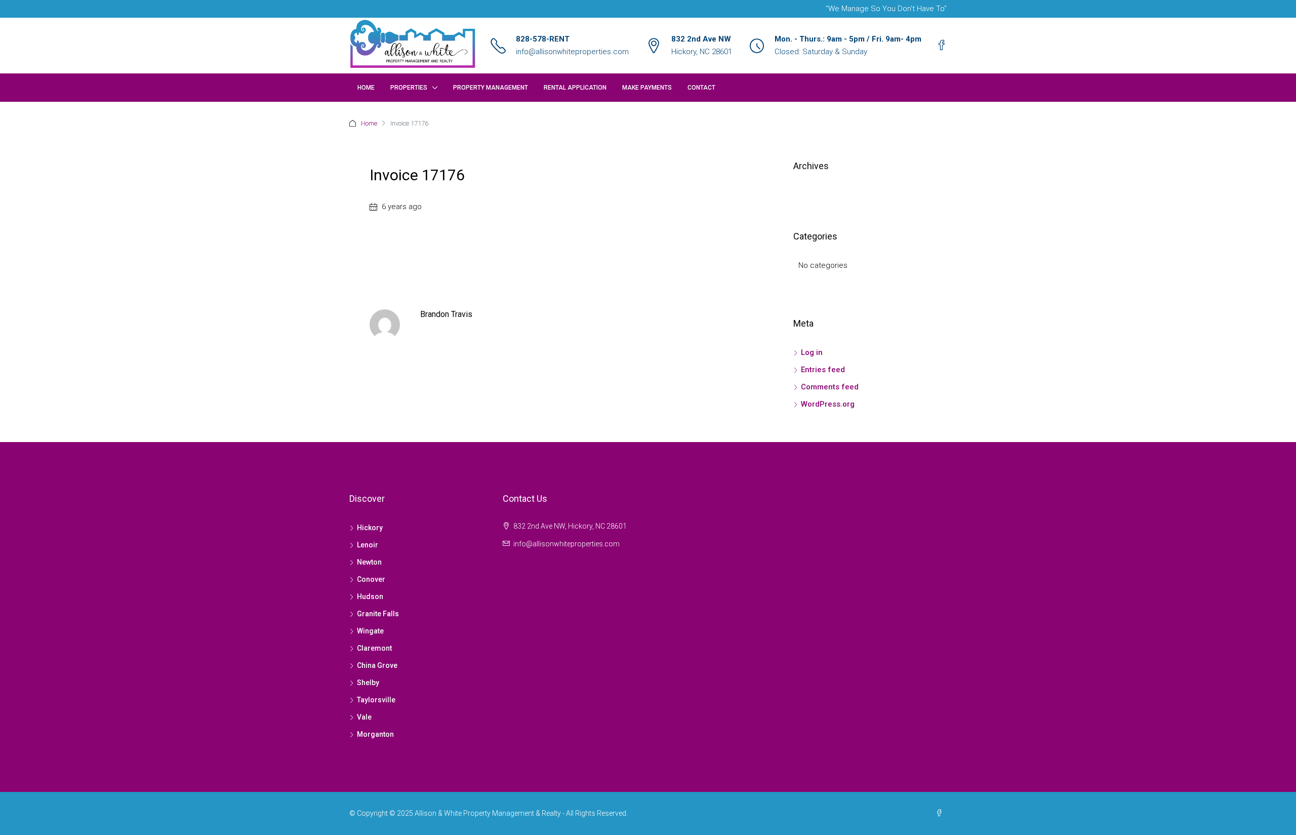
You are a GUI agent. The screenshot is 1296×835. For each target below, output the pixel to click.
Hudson (370, 596)
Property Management (490, 87)
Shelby (368, 683)
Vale (364, 717)
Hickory (370, 528)
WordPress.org (828, 404)
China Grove (377, 665)
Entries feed (823, 369)
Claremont (374, 648)
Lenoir (367, 545)
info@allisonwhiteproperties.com (572, 51)
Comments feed (830, 386)
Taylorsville (376, 700)
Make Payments (647, 87)
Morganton (375, 734)
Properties (408, 87)
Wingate (370, 631)
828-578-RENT (543, 39)
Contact (701, 87)
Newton (369, 562)
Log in (812, 352)
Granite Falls (378, 614)
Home (366, 87)
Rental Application (575, 87)
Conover (371, 579)
